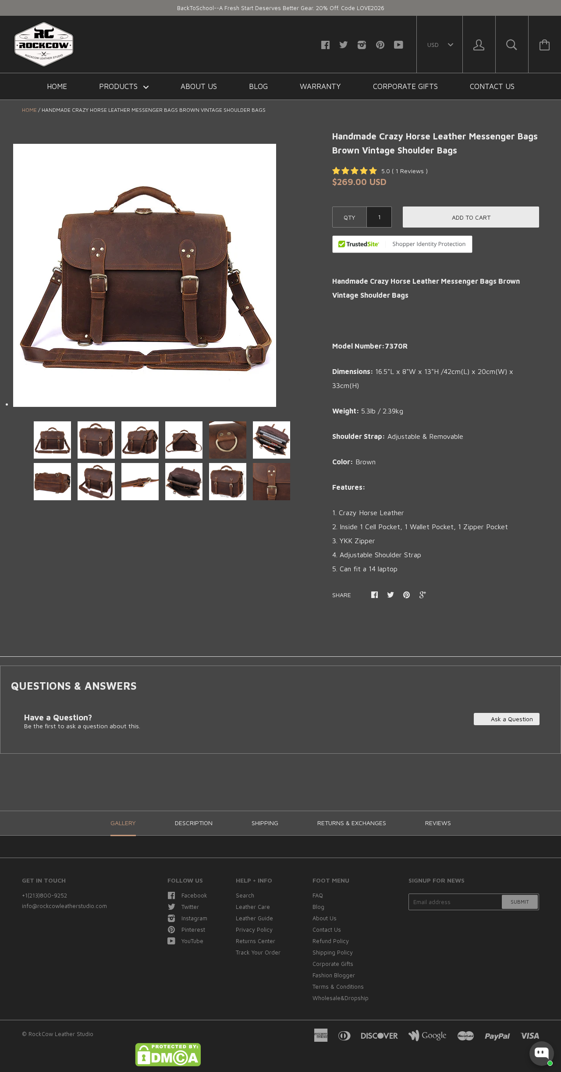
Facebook (194, 895)
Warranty (320, 86)
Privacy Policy (254, 929)
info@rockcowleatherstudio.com (64, 905)
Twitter (190, 906)
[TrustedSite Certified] (402, 244)
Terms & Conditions (338, 986)
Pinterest (193, 929)
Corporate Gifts (405, 86)
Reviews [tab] (438, 822)
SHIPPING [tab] (265, 822)
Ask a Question (511, 719)
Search (245, 895)
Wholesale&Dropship (340, 997)
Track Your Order (258, 952)
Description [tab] (194, 822)
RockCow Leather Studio (60, 1033)
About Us (199, 86)
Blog (258, 86)
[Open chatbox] (541, 1053)
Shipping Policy (332, 952)
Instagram (194, 918)
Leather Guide (254, 918)
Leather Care (253, 906)
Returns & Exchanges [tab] (351, 822)
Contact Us (492, 86)
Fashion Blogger (333, 975)
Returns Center (255, 940)
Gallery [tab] (123, 822)
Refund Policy (330, 940)
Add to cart (471, 217)
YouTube (192, 940)
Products (119, 86)
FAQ (317, 895)
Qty (349, 217)
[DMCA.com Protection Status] (168, 1064)
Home (57, 86)
